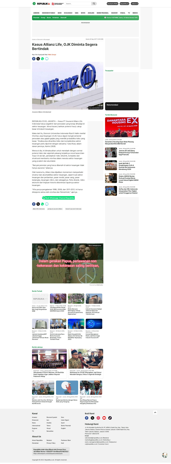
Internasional (36, 425)
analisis (91, 13)
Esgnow (34, 428)
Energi (43, 17)
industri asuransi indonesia (73, 209)
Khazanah (35, 420)
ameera (36, 13)
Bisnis (49, 17)
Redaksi (49, 440)
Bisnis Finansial (103, 13)
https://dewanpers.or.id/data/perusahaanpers (48, 453)
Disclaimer (35, 443)
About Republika (37, 440)
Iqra (48, 420)
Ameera (34, 417)
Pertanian (55, 17)
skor (59, 13)
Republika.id (124, 4)
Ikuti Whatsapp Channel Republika (60, 198)
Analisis (49, 423)
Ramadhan (50, 431)
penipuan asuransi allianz (55, 209)
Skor (62, 417)
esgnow (114, 13)
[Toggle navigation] (34, 3)
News (34, 423)
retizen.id (135, 4)
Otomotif (63, 17)
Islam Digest (65, 420)
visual (122, 13)
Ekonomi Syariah (48, 13)
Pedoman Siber (66, 440)
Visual (48, 428)
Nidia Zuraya (52, 54)
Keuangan (47, 39)
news (83, 13)
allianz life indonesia (38, 209)
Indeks (135, 13)
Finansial (36, 17)
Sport (63, 423)
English (63, 428)
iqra (76, 13)
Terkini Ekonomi (111, 115)
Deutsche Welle (112, 4)
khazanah (68, 13)
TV (129, 13)
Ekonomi (39, 39)
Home (34, 39)
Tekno (48, 425)
